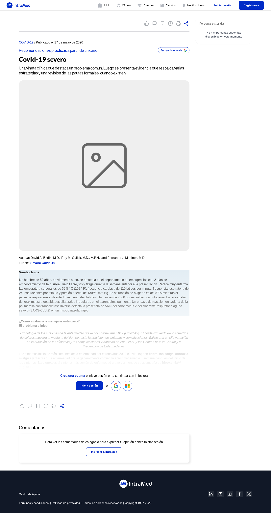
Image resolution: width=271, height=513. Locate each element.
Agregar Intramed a (171, 50)
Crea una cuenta (72, 375)
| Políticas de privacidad (65, 502)
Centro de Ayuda (29, 494)
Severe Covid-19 (42, 263)
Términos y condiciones (34, 502)
